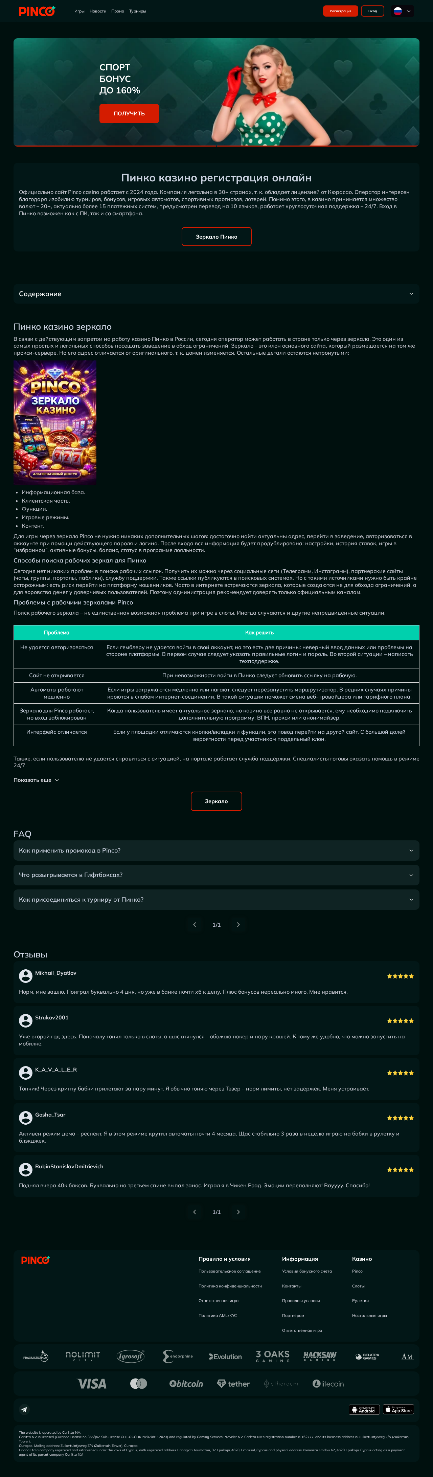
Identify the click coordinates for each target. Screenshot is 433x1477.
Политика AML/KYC (218, 1315)
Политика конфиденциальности (230, 1285)
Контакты (291, 1285)
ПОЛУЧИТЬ (129, 113)
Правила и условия (225, 1258)
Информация (300, 1258)
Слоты (358, 1285)
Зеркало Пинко (216, 236)
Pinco (357, 1271)
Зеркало (216, 801)
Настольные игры (369, 1315)
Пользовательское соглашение (230, 1271)
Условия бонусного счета (307, 1271)
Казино (362, 1258)
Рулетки (360, 1300)
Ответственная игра (218, 1300)
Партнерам (293, 1315)
